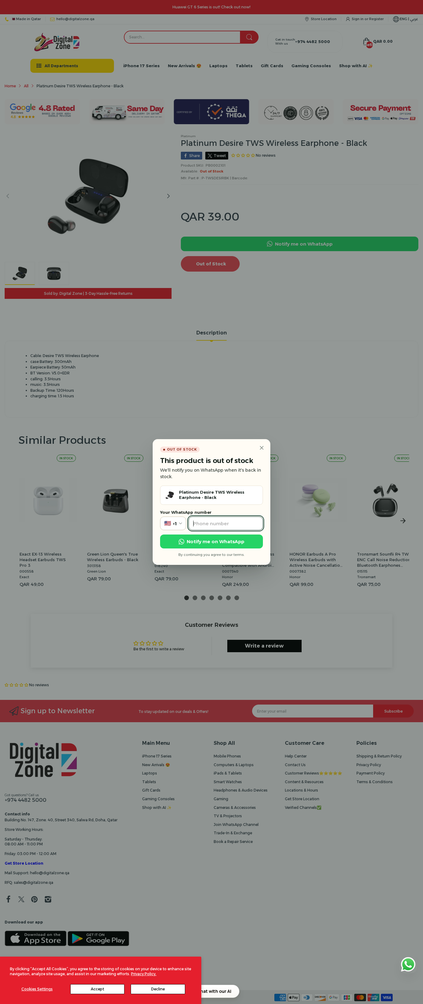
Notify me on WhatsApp (215, 541)
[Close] (262, 448)
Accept (97, 989)
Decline (158, 989)
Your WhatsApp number (186, 512)
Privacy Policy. (143, 973)
